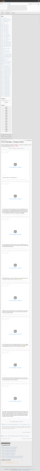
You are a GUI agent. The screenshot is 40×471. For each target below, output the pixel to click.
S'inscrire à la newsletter (6, 443)
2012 (6, 124)
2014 (6, 121)
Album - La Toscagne (4, 37)
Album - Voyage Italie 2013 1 (5, 82)
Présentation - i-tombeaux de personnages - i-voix (26, 424)
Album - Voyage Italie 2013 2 (5, 83)
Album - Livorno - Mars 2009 (5, 39)
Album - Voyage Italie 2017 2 (5, 94)
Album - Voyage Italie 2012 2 (5, 81)
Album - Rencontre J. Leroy (5, 50)
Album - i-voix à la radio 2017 (5, 36)
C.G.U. (34, 469)
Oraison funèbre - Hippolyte (26, 438)
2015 (6, 119)
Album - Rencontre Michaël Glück (6, 55)
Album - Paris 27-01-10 (4, 40)
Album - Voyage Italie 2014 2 (5, 87)
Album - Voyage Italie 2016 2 (5, 91)
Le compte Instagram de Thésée (16, 421)
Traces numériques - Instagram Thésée (12, 142)
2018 (6, 115)
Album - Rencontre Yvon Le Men (6, 65)
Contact (13, 12)
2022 (6, 108)
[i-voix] (3, 6)
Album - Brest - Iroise (4, 24)
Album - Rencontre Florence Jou (6, 45)
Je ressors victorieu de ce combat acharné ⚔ (9, 177)
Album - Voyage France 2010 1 (6, 67)
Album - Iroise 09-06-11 (5, 30)
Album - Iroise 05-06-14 (5, 26)
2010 (6, 127)
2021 (6, 110)
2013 (6, 123)
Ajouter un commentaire (9, 462)
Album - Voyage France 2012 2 (6, 71)
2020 (6, 111)
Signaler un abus (29, 469)
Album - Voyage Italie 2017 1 (5, 93)
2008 (6, 131)
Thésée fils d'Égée (15, 179)
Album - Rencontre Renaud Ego (6, 61)
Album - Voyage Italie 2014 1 (5, 86)
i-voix (9, 4)
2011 (6, 126)
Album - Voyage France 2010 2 (6, 68)
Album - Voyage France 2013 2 (6, 73)
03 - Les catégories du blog (5, 20)
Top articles (19, 469)
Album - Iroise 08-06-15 (5, 29)
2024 (6, 107)
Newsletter (8, 12)
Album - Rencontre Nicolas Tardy (6, 56)
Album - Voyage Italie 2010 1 (5, 76)
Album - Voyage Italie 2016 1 (5, 89)
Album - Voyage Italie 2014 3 (5, 88)
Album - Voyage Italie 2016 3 (5, 92)
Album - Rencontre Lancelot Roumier (5, 52)
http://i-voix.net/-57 (26, 432)
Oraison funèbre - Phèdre (6, 438)
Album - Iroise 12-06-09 (5, 31)
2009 (6, 129)
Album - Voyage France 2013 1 (6, 72)
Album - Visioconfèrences (5, 66)
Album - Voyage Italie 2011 (5, 78)
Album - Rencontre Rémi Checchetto (5, 60)
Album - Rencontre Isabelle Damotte (5, 49)
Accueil (2, 12)
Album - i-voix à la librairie (5, 34)
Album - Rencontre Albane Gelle (6, 42)
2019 (6, 113)
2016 (6, 118)
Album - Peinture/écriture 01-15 (6, 41)
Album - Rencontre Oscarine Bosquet (5, 58)
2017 (6, 116)
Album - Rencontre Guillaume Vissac (5, 47)
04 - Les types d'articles (4, 21)
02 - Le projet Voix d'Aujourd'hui (6, 19)
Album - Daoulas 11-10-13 (5, 25)
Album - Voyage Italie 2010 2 (5, 77)
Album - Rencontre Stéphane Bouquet (5, 63)
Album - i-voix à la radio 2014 (5, 35)
